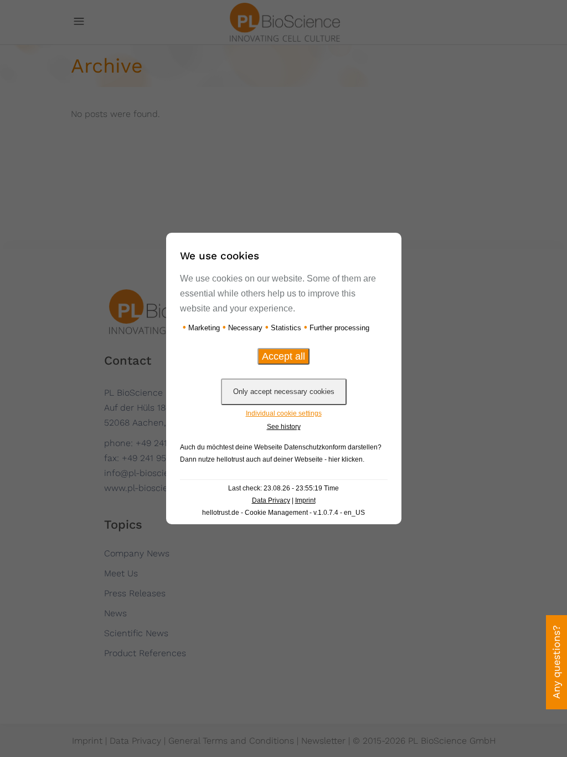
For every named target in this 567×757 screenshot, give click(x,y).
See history (284, 427)
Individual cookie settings (284, 413)
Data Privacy (271, 500)
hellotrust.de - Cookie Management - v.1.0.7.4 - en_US (283, 512)
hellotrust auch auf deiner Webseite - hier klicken (290, 459)
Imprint (305, 500)
